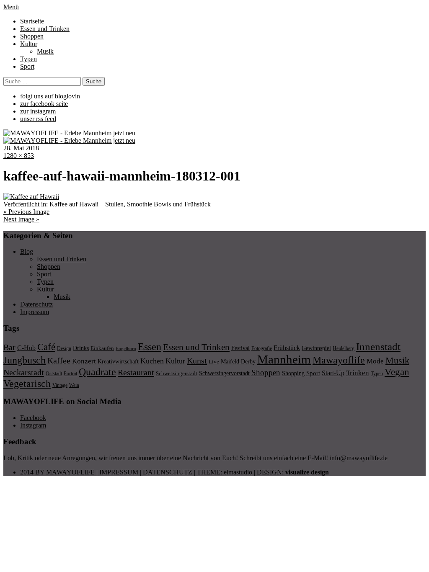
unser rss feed (38, 118)
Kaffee (58, 360)
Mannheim (284, 359)
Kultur (28, 43)
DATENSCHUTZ (167, 472)
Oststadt (54, 373)
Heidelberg (343, 348)
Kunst (197, 360)
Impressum (34, 311)
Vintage (59, 385)
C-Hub (26, 347)
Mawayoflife (339, 360)
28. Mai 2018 (21, 148)
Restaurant (136, 372)
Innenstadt (378, 346)
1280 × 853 (18, 155)
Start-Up (333, 372)
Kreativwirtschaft (118, 361)
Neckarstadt (23, 372)
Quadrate (97, 371)
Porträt (70, 373)
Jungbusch (24, 360)
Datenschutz (36, 304)
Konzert (84, 361)
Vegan (397, 372)
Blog (26, 251)
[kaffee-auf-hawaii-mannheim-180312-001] (31, 196)
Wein (74, 385)
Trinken (357, 372)
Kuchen (152, 361)
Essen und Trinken (45, 28)
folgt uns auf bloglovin (50, 96)
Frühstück (287, 347)
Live (214, 361)
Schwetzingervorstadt (224, 373)
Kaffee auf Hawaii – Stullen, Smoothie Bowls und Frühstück (130, 204)
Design (64, 348)
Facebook (33, 417)
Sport (27, 66)
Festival (240, 348)
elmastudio (238, 472)
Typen (28, 58)
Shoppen (32, 36)
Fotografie (261, 348)
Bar (9, 347)
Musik (45, 51)
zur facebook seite (44, 103)
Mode (375, 361)
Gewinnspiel (316, 348)
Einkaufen (102, 348)
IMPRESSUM (118, 472)
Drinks (81, 348)
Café (46, 347)
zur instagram (38, 111)
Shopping (293, 373)
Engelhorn (126, 348)
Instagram (33, 425)
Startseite (32, 21)
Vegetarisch (27, 383)
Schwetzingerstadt (176, 373)
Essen (149, 346)
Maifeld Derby (238, 361)
